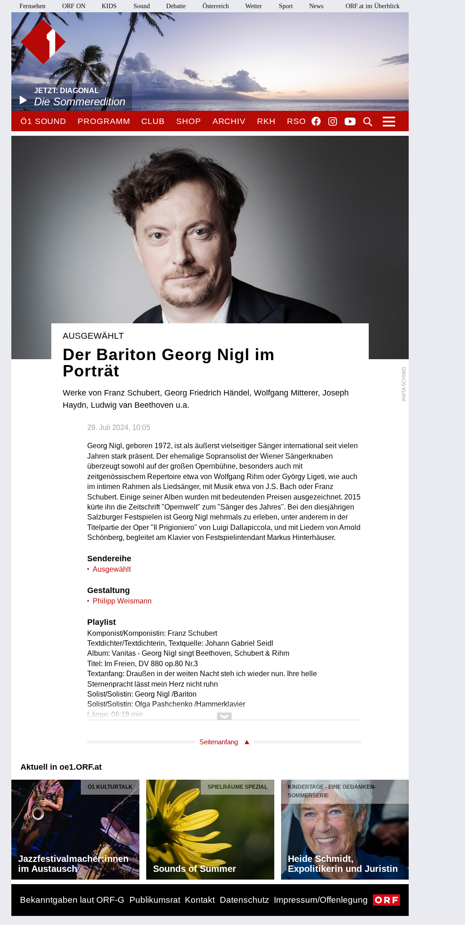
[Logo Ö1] (43, 41)
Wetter (253, 6)
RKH (266, 121)
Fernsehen (32, 6)
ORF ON (73, 6)
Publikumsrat (154, 900)
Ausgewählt (112, 569)
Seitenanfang (218, 742)
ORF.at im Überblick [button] (373, 6)
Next (401, 826)
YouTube (350, 122)
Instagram (332, 121)
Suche (367, 121)
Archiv (229, 121)
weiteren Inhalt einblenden (224, 711)
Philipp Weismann (122, 601)
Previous (18, 826)
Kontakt (200, 900)
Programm (104, 121)
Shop (188, 121)
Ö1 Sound (43, 121)
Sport (286, 6)
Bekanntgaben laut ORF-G (72, 900)
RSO (296, 121)
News (316, 6)
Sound (142, 6)
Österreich (216, 6)
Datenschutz (244, 900)
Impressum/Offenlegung (321, 900)
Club (153, 121)
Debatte (176, 6)
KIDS (109, 6)
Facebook (316, 121)
